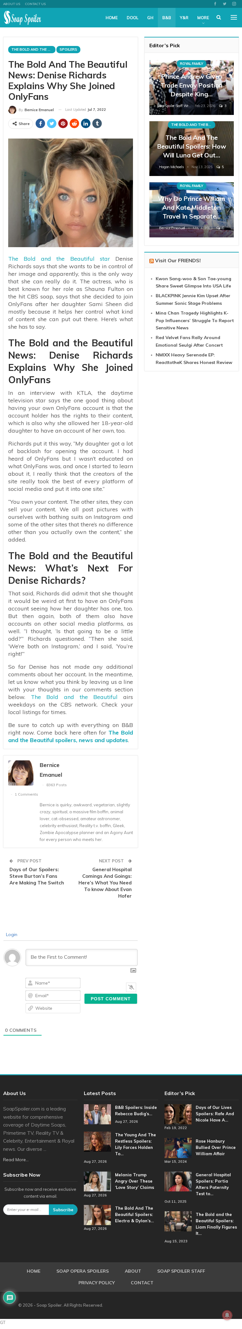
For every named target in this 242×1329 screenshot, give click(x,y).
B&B (166, 17)
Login (11, 934)
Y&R (184, 17)
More (203, 17)
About (133, 1271)
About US (11, 4)
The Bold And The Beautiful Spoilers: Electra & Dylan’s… (134, 1214)
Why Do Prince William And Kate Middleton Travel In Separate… (191, 207)
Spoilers (68, 49)
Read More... (16, 1159)
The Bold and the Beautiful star (59, 258)
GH (150, 17)
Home (112, 17)
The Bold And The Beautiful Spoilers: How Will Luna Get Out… (191, 146)
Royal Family (191, 63)
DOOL (132, 17)
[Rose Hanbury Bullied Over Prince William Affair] (178, 1148)
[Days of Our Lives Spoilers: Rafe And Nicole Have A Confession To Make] (178, 1114)
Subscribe (63, 1209)
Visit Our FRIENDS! (178, 260)
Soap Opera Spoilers (82, 1271)
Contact (142, 1283)
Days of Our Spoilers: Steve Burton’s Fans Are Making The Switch (36, 876)
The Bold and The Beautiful (33, 49)
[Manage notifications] (227, 1315)
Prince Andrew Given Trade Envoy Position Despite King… (191, 85)
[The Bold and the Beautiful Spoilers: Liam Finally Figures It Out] (178, 1221)
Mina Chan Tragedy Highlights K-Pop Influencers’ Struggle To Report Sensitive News (195, 320)
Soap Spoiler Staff (181, 1271)
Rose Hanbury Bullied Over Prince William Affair (216, 1147)
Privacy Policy (96, 1283)
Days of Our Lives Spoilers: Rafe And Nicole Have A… (215, 1113)
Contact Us (35, 4)
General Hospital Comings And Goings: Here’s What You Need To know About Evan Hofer (105, 882)
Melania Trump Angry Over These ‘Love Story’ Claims (134, 1181)
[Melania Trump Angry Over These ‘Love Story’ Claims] (97, 1182)
